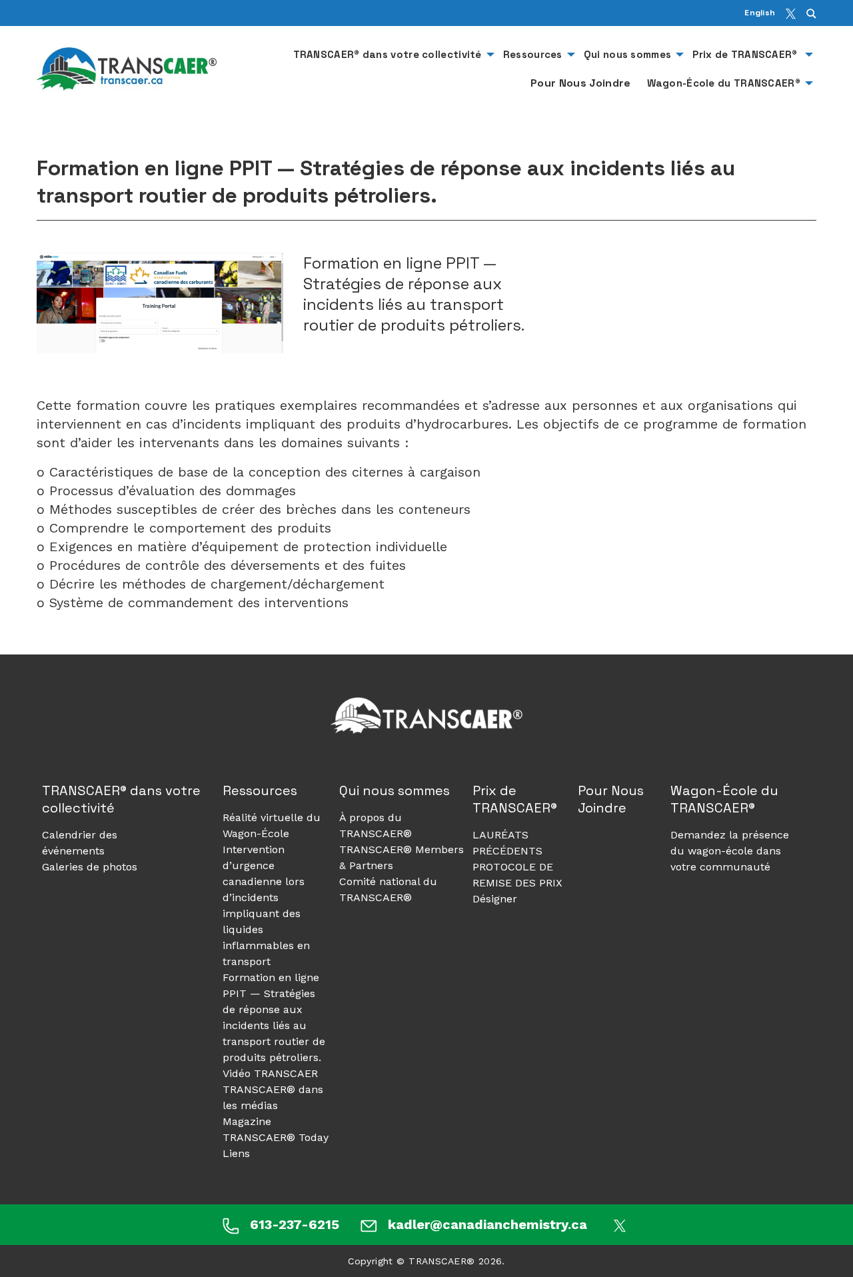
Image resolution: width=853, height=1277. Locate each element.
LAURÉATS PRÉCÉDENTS (507, 842)
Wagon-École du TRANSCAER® (724, 799)
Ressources (260, 790)
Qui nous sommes (394, 790)
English (759, 12)
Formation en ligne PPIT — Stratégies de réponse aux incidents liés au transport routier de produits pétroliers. (274, 1017)
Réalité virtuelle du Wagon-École (272, 825)
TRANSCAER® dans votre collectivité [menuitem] (387, 54)
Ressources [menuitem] (532, 54)
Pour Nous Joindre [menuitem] (580, 83)
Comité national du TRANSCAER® (388, 889)
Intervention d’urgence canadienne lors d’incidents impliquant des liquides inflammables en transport (266, 905)
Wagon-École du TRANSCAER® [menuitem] (724, 83)
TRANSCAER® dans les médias (273, 1097)
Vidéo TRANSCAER (270, 1073)
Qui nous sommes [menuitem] (628, 54)
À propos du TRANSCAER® (375, 825)
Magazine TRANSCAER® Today (276, 1129)
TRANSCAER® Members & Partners (401, 857)
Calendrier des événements (79, 842)
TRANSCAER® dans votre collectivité (121, 799)
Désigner (494, 898)
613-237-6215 (294, 1224)
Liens (236, 1153)
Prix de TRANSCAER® (516, 799)
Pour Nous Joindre (611, 799)
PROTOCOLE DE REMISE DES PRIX (517, 874)
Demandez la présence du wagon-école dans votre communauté (729, 850)
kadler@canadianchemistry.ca (487, 1224)
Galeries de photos (89, 866)
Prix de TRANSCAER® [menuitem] (746, 54)
